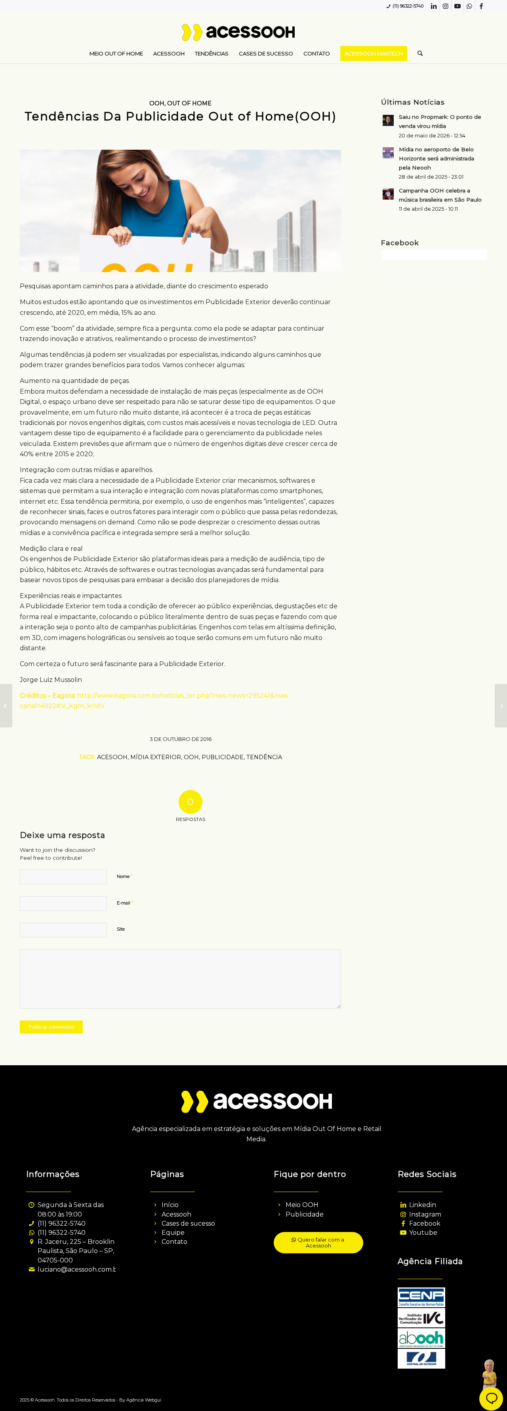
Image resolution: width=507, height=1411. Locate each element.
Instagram (425, 1214)
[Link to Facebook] (481, 6)
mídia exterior (155, 757)
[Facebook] (403, 1223)
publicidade (223, 757)
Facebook (424, 1223)
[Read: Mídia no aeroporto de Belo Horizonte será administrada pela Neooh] (388, 153)
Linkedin (422, 1205)
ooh (191, 757)
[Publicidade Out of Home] (180, 211)
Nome (125, 876)
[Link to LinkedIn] (433, 6)
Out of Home (189, 103)
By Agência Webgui (140, 1400)
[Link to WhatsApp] (469, 6)
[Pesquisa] (417, 53)
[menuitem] (116, 53)
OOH (156, 103)
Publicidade (305, 1214)
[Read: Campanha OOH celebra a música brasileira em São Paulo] (388, 194)
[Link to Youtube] (457, 6)
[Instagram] (403, 1214)
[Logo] (253, 35)
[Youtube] (403, 1232)
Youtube (423, 1232)
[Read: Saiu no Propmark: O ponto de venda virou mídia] (388, 120)
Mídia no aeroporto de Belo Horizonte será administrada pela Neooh (436, 158)
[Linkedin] (403, 1204)
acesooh (112, 757)
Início (170, 1205)
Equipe (173, 1232)
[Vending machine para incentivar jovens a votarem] (6, 705)
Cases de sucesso (188, 1223)
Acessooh (176, 1214)
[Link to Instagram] (445, 6)
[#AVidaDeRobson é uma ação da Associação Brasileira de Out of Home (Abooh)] (501, 705)
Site (121, 929)
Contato (174, 1241)
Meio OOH (302, 1205)
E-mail (125, 902)
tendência (264, 757)
